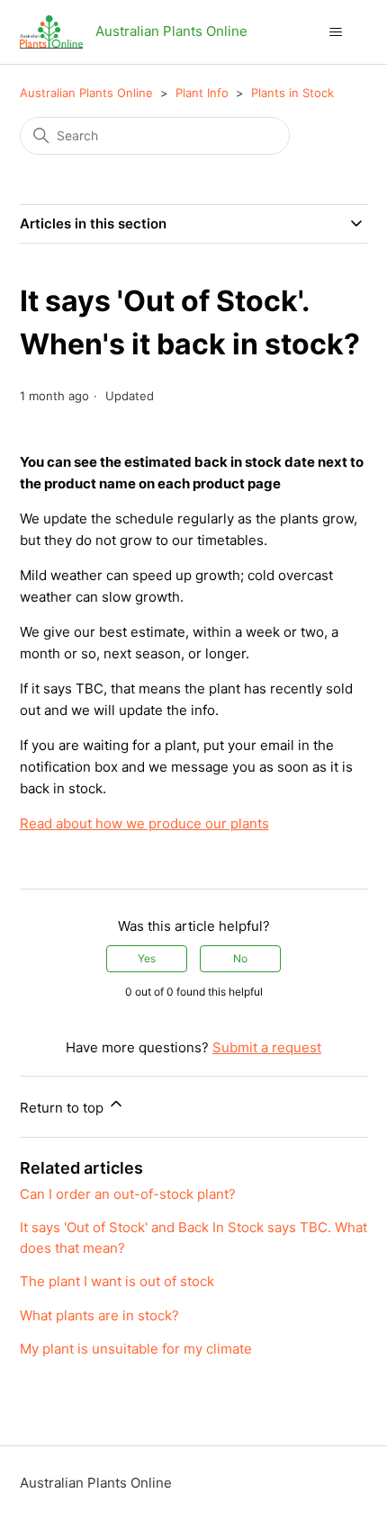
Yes (147, 958)
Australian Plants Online (86, 92)
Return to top (63, 1107)
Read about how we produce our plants (144, 823)
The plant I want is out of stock (117, 1281)
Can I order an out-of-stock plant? (128, 1194)
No (240, 958)
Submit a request (266, 1047)
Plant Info (202, 92)
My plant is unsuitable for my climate (136, 1348)
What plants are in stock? (99, 1315)
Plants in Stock (292, 92)
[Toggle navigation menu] (336, 32)
